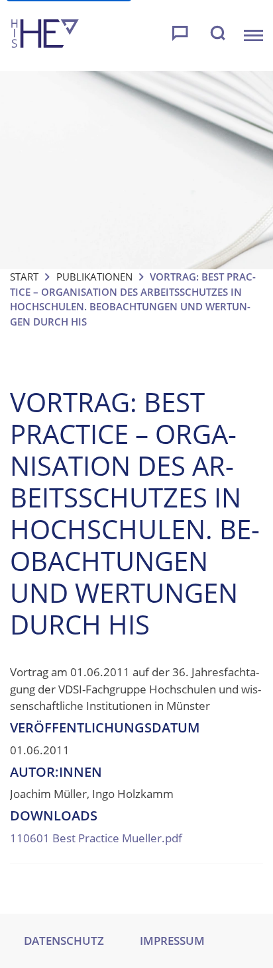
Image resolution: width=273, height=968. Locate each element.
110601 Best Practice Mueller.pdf (96, 838)
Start (24, 276)
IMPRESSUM (172, 940)
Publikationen (94, 276)
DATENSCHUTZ (64, 940)
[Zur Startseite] (45, 35)
